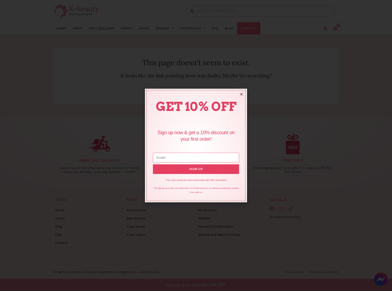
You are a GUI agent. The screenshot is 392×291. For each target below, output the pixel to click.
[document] (196, 145)
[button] (241, 94)
